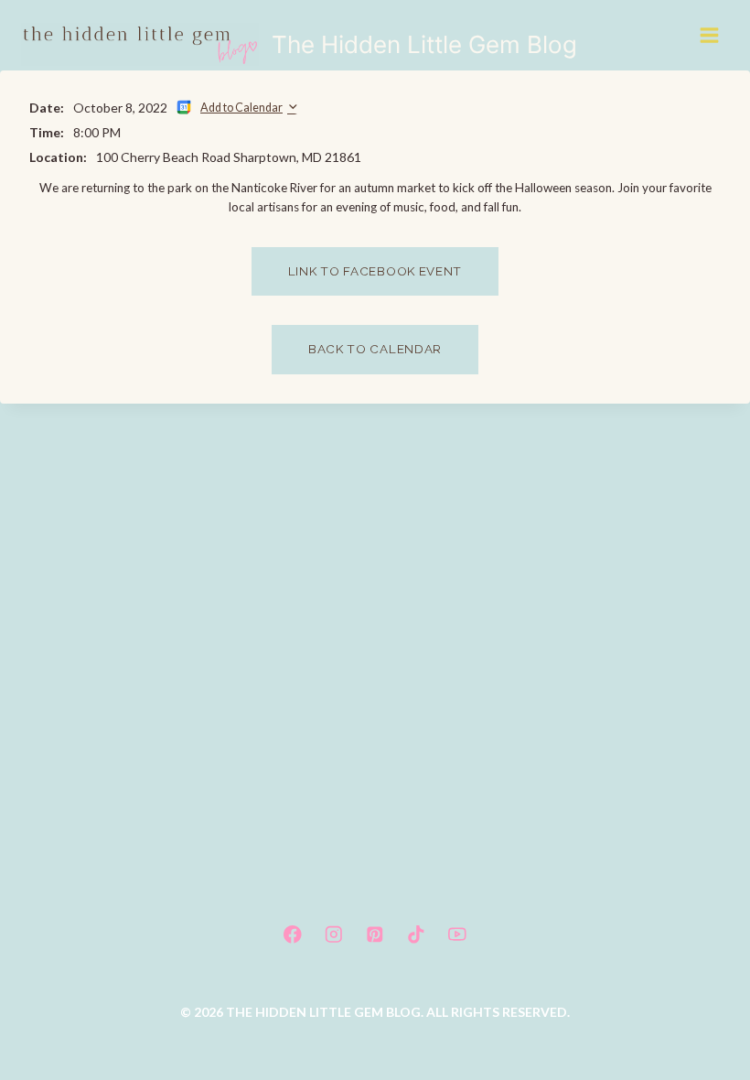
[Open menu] (710, 34)
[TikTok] (416, 934)
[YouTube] (458, 934)
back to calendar (375, 348)
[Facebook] (292, 934)
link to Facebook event (375, 271)
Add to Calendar (241, 107)
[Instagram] (333, 934)
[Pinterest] (374, 934)
